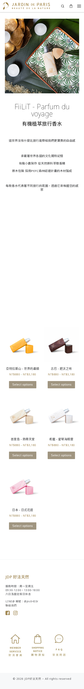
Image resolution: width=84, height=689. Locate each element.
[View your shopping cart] (71, 6)
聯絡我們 (11, 605)
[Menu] (79, 6)
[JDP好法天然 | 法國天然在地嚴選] (26, 5)
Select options (22, 384)
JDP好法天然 (32, 679)
